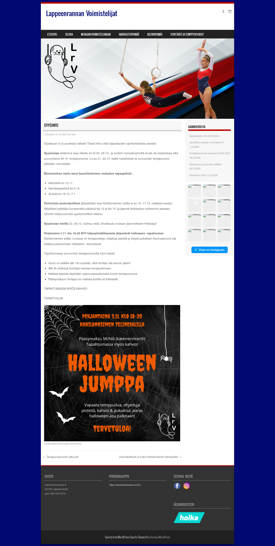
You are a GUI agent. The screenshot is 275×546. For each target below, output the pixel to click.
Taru (73, 134)
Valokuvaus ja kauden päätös (205, 164)
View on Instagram (211, 249)
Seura (69, 34)
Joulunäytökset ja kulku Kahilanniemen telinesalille (150, 457)
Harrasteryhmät (129, 34)
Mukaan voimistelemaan (96, 34)
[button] (194, 190)
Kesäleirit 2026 (197, 175)
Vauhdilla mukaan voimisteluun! (206, 142)
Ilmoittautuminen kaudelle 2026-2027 (209, 153)
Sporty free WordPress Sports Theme (125, 537)
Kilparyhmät (154, 34)
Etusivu (52, 34)
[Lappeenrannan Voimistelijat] (137, 61)
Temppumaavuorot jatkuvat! (61, 457)
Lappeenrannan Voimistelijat (81, 13)
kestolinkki (56, 443)
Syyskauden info (198, 136)
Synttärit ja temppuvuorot (187, 34)
